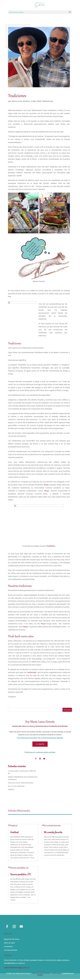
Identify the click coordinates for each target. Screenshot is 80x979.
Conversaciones (10, 950)
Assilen (40, 975)
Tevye (46, 485)
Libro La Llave (9, 943)
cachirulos (32, 672)
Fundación (8, 946)
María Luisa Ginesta (20, 101)
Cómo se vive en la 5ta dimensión (20, 783)
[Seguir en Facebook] (36, 758)
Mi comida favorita (53, 832)
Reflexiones (48, 101)
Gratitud (11, 789)
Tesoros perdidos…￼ (20, 874)
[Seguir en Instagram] (40, 758)
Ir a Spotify (40, 744)
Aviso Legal (56, 973)
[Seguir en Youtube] (44, 758)
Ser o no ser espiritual (16, 786)
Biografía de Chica (11, 939)
